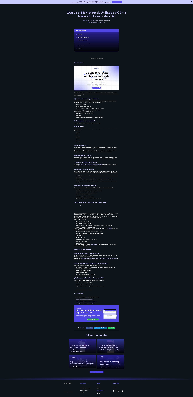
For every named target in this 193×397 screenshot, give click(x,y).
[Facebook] (115, 391)
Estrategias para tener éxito (83, 40)
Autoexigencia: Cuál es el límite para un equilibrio (85, 303)
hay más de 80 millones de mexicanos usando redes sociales (90, 164)
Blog (86, 20)
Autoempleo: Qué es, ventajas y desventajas (84, 299)
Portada (84, 20)
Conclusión (80, 48)
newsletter (115, 387)
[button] (89, 328)
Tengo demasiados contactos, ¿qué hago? (85, 43)
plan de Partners (94, 244)
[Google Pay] (99, 393)
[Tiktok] (113, 391)
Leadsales (110, 228)
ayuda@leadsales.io (68, 392)
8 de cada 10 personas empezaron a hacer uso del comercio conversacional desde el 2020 (99, 258)
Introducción (80, 34)
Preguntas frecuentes (81, 45)
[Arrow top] (189, 393)
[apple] (97, 393)
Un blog (77, 141)
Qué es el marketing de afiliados (83, 37)
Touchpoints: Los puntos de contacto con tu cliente (86, 301)
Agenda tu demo (116, 2)
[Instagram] (118, 391)
